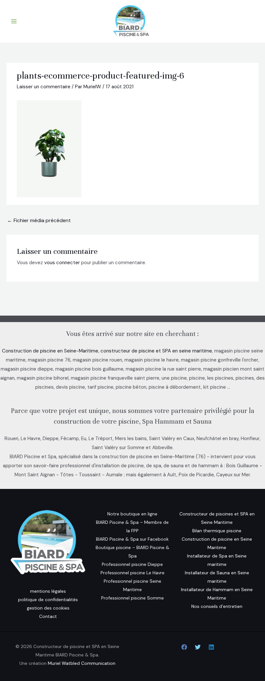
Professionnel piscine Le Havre (132, 573)
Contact (48, 616)
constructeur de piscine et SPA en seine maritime (156, 351)
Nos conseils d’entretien (216, 606)
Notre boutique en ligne (132, 514)
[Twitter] (198, 647)
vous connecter (62, 262)
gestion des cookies (48, 608)
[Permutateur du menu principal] (14, 21)
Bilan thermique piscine (216, 531)
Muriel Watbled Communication (81, 663)
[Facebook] (184, 647)
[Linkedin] (211, 647)
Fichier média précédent (39, 220)
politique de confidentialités (48, 599)
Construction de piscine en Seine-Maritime (50, 351)
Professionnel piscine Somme (132, 598)
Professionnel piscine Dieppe (132, 564)
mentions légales (48, 591)
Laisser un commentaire (43, 86)
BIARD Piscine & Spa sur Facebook (132, 539)
